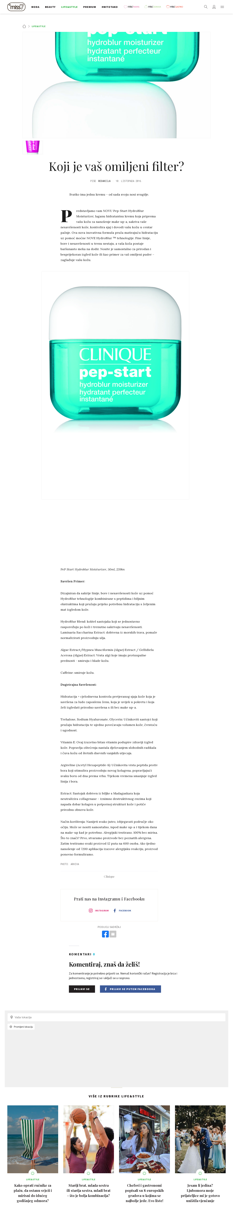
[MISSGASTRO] (176, 7)
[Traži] (205, 6)
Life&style (39, 26)
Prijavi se (82, 989)
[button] (222, 6)
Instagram (102, 910)
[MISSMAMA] (133, 7)
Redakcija (104, 181)
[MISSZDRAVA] (154, 7)
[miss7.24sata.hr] (17, 7)
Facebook (125, 910)
